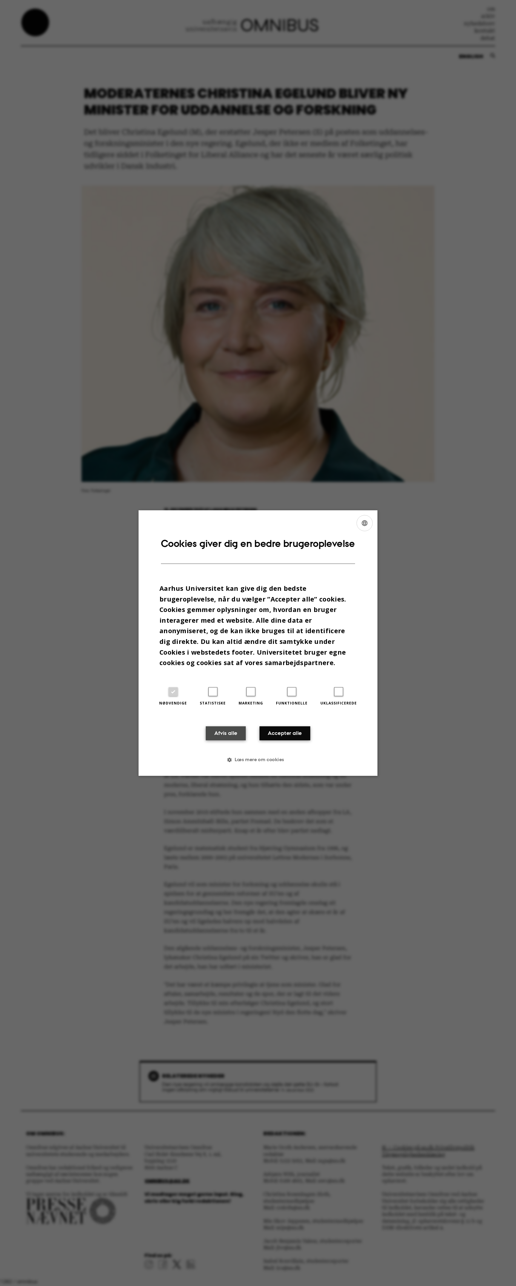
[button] (258, 759)
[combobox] (365, 523)
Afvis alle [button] (225, 733)
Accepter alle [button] (285, 733)
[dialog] (258, 643)
